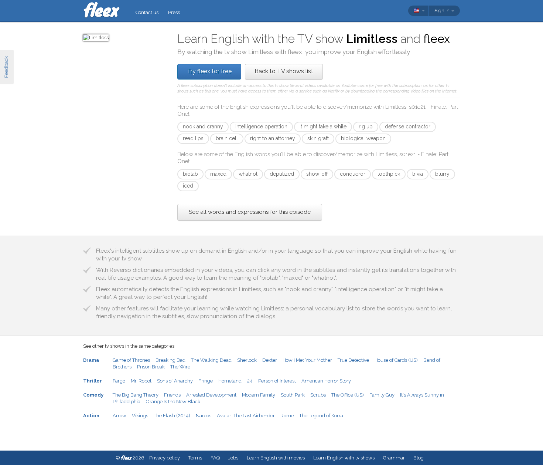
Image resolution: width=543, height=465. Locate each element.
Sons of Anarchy (175, 381)
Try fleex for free (209, 71)
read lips (193, 138)
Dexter (269, 360)
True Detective (353, 360)
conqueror (352, 174)
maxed (218, 174)
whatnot (248, 174)
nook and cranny (203, 126)
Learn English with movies (276, 458)
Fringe (205, 381)
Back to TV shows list (284, 71)
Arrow (119, 415)
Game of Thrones (131, 360)
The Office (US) (347, 395)
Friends (172, 395)
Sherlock (247, 360)
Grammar (394, 458)
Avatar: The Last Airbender (246, 415)
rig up (366, 126)
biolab (190, 174)
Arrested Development (211, 395)
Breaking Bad (170, 360)
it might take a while (323, 126)
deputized (282, 174)
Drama (91, 360)
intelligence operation (261, 126)
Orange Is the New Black (173, 401)
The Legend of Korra (321, 415)
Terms (195, 458)
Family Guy (382, 395)
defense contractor (407, 126)
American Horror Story (326, 381)
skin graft (318, 138)
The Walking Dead (211, 360)
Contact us (147, 12)
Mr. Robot (141, 381)
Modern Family (258, 395)
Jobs (233, 458)
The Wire (180, 367)
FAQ (215, 458)
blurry (442, 174)
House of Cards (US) (396, 360)
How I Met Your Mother (307, 360)
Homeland (230, 381)
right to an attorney (272, 138)
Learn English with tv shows (344, 458)
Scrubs (318, 395)
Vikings (140, 415)
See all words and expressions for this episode (250, 212)
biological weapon (363, 138)
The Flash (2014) (172, 415)
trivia (417, 174)
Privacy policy (164, 458)
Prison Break (151, 367)
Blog (418, 458)
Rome (287, 415)
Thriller (92, 381)
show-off (317, 174)
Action (91, 415)
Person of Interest (277, 381)
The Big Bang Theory (135, 395)
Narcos (203, 415)
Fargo (119, 381)
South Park (293, 395)
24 (250, 381)
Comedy (93, 395)
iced (188, 186)
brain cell (227, 138)
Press (174, 12)
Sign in (442, 10)
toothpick (389, 174)
